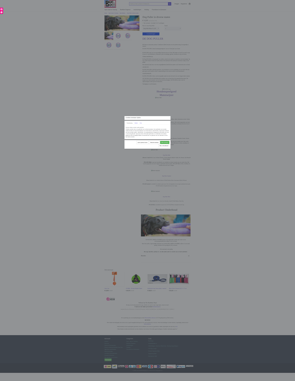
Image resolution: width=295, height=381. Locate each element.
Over (141, 123)
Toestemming (129, 123)
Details (136, 123)
